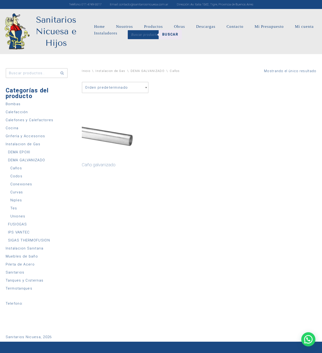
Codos (16, 176)
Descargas (205, 26)
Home (99, 26)
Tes (13, 208)
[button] (308, 339)
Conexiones (21, 184)
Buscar (170, 34)
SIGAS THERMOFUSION (29, 240)
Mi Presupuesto (269, 26)
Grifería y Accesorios (25, 136)
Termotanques (19, 288)
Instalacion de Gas (23, 144)
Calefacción (17, 112)
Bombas (13, 104)
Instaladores (105, 33)
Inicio (86, 71)
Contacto (235, 26)
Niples (16, 200)
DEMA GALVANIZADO (26, 160)
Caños (16, 168)
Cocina (12, 128)
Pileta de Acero (20, 264)
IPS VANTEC (19, 232)
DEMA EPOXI (19, 152)
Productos (153, 26)
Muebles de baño (22, 256)
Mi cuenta (304, 26)
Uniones (17, 216)
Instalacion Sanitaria (25, 248)
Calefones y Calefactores (30, 120)
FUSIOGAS (17, 224)
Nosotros (124, 26)
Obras (179, 26)
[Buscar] (62, 73)
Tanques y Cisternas (25, 280)
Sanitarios (15, 272)
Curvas (16, 192)
